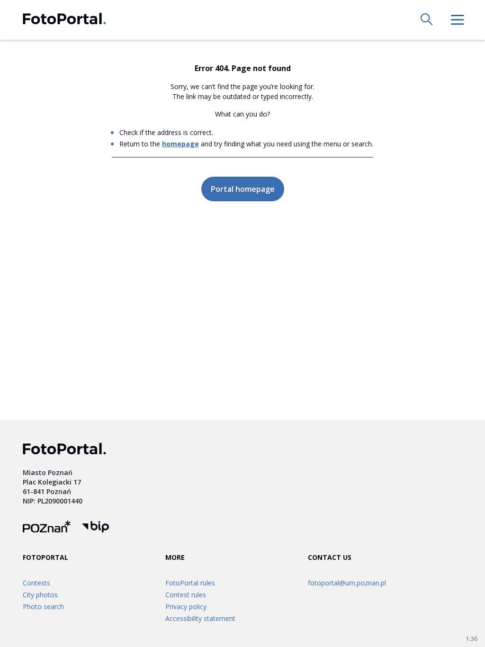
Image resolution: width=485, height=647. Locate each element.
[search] (427, 19)
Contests (36, 582)
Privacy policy (186, 606)
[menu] (457, 19)
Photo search (43, 606)
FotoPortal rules (190, 582)
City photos (40, 594)
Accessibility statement (200, 618)
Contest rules (185, 594)
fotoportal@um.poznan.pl (347, 582)
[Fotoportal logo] (64, 20)
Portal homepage (243, 189)
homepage (180, 143)
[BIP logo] (95, 528)
